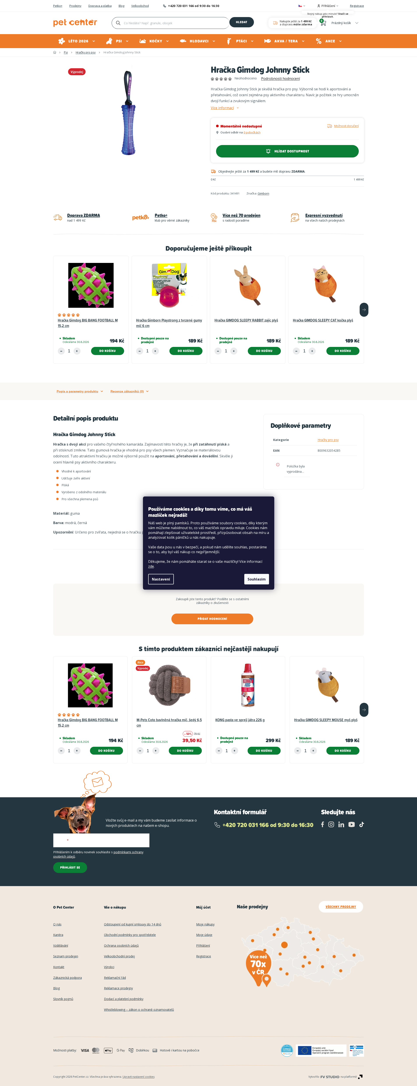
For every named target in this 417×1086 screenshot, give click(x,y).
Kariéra (58, 935)
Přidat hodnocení (212, 619)
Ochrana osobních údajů (121, 946)
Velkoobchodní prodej (119, 956)
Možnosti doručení (346, 126)
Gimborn (263, 193)
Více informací (222, 108)
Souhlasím (257, 579)
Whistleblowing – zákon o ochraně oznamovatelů (139, 1010)
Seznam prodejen (65, 956)
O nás (57, 924)
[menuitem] (77, 41)
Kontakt (58, 967)
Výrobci (109, 967)
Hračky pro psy (328, 440)
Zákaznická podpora (67, 978)
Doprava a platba (100, 6)
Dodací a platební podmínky (123, 999)
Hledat (241, 22)
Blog (121, 6)
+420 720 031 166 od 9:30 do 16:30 (193, 6)
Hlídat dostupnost (291, 151)
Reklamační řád (115, 978)
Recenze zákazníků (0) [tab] (127, 391)
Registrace (357, 6)
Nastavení (161, 579)
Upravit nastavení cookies (139, 1077)
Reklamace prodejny (118, 988)
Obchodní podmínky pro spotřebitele (130, 935)
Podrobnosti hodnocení (280, 78)
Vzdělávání (60, 946)
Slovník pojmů (63, 999)
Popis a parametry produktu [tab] (77, 391)
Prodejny (75, 6)
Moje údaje (204, 935)
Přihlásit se (70, 867)
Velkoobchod (140, 6)
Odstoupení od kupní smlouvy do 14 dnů (132, 924)
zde (151, 566)
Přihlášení (203, 946)
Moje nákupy (205, 924)
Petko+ (57, 6)
